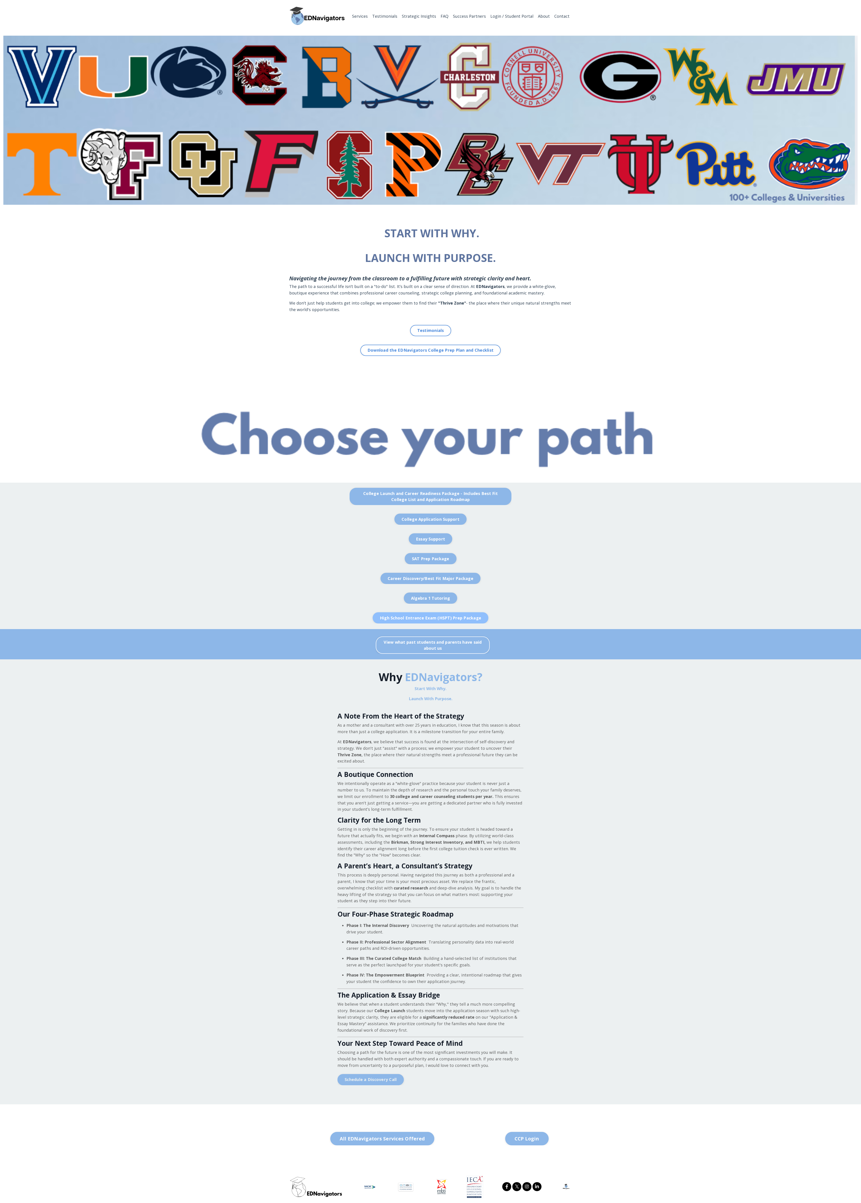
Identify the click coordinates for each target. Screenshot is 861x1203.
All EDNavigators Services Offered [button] (382, 1138)
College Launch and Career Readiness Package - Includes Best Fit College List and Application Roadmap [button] (430, 496)
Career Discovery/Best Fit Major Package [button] (430, 578)
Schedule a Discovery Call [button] (371, 1079)
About (544, 16)
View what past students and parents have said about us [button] (433, 645)
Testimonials (384, 16)
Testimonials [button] (430, 330)
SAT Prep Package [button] (430, 558)
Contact (562, 16)
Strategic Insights (419, 16)
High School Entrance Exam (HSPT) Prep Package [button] (430, 618)
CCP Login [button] (527, 1138)
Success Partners (469, 16)
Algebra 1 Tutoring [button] (430, 598)
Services (360, 16)
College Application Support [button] (430, 519)
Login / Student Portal (511, 16)
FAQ (444, 16)
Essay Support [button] (430, 539)
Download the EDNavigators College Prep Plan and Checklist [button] (430, 350)
